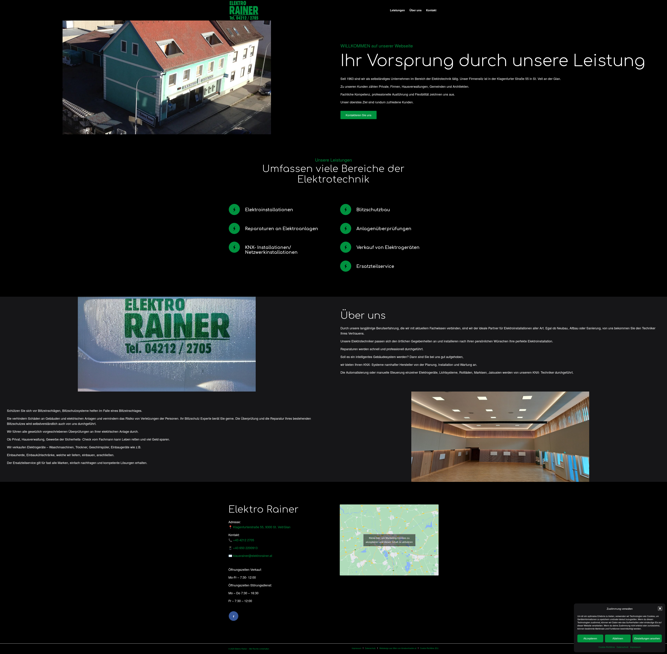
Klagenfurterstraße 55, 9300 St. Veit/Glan (261, 527)
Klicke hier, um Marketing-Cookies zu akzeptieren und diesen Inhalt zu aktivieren (389, 540)
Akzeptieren (590, 638)
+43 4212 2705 (243, 540)
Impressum (635, 646)
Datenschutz (622, 646)
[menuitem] (397, 10)
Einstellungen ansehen (647, 638)
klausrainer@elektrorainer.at (252, 555)
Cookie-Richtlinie (607, 646)
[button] (660, 608)
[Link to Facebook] (233, 616)
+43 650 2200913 (245, 547)
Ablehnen (617, 638)
